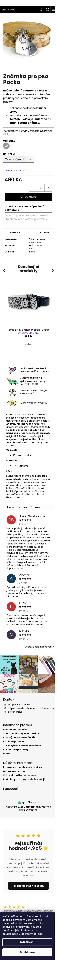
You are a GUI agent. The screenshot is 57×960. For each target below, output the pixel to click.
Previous (4, 270)
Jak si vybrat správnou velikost (22, 751)
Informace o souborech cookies (22, 773)
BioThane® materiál (15, 735)
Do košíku (29, 194)
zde (40, 934)
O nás (6, 759)
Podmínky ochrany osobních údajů (24, 785)
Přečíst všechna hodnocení (27, 891)
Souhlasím (27, 952)
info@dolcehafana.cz (20, 710)
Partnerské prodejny (15, 755)
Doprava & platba (14, 777)
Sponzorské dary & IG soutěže (21, 739)
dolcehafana (15, 720)
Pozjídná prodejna (14, 747)
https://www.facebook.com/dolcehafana (29, 715)
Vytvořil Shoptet (29, 807)
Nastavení (27, 942)
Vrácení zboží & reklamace (19, 781)
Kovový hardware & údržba (19, 743)
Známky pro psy (33, 238)
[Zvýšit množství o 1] (46, 185)
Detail (28, 344)
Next (50, 270)
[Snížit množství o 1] (31, 185)
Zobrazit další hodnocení (36, 654)
